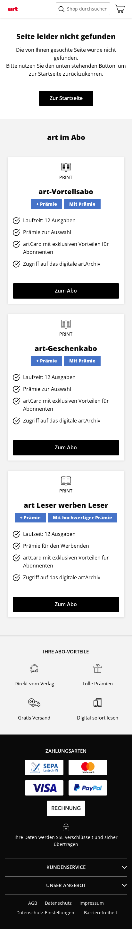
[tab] (66, 867)
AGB (32, 903)
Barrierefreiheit (100, 913)
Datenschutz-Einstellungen (45, 913)
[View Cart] (118, 9)
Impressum (91, 903)
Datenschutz (58, 903)
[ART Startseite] (13, 9)
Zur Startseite (66, 98)
